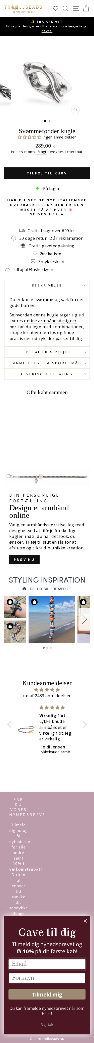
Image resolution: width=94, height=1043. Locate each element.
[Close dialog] (85, 921)
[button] (30, 136)
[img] (47, 690)
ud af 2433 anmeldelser (47, 695)
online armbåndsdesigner (50, 320)
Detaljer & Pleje (47, 352)
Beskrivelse (47, 285)
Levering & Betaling (47, 374)
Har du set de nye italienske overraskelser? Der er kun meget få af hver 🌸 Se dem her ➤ (47, 207)
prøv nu (24, 559)
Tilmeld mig (47, 994)
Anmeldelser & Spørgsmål (47, 363)
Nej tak (46, 1024)
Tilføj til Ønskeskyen (33, 269)
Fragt (42, 151)
